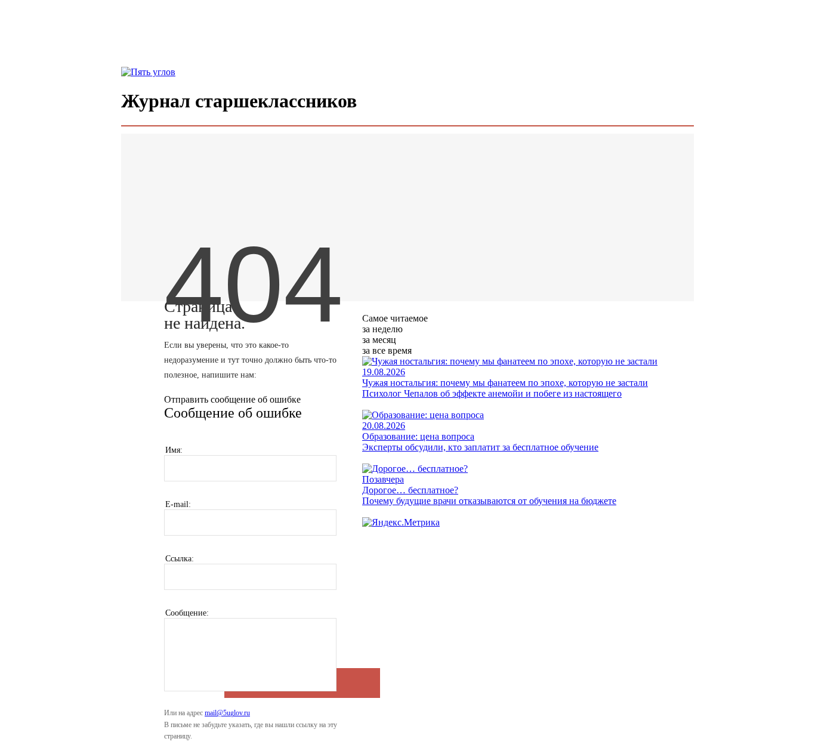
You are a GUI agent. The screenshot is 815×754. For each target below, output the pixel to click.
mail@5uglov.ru (227, 713)
